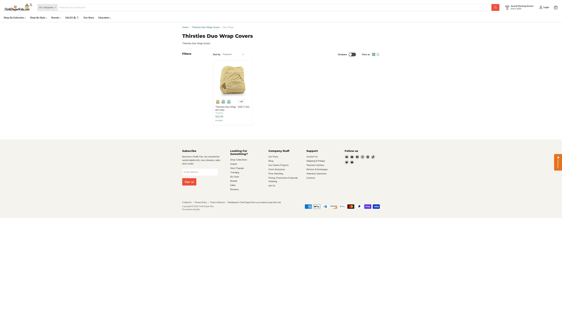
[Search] (495, 7)
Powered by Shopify (191, 209)
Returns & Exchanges (317, 169)
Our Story (89, 17)
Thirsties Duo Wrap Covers (206, 27)
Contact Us (312, 156)
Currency (310, 177)
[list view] (378, 54)
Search (233, 164)
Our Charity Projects (278, 165)
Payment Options (315, 165)
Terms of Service (217, 202)
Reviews (234, 189)
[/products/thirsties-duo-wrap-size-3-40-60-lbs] (232, 80)
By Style (234, 176)
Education (104, 17)
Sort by (216, 54)
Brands (55, 17)
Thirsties (219, 113)
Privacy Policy (201, 202)
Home (185, 27)
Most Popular (237, 168)
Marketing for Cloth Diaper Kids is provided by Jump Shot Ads (254, 202)
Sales (233, 185)
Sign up (189, 182)
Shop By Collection (14, 17)
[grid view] (374, 54)
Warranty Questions (316, 173)
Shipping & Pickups (315, 160)
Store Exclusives (276, 169)
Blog (270, 160)
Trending (234, 172)
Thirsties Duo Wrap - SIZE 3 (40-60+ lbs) (232, 108)
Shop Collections (238, 159)
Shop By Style (38, 17)
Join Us (271, 185)
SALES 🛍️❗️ (72, 17)
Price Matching (275, 173)
